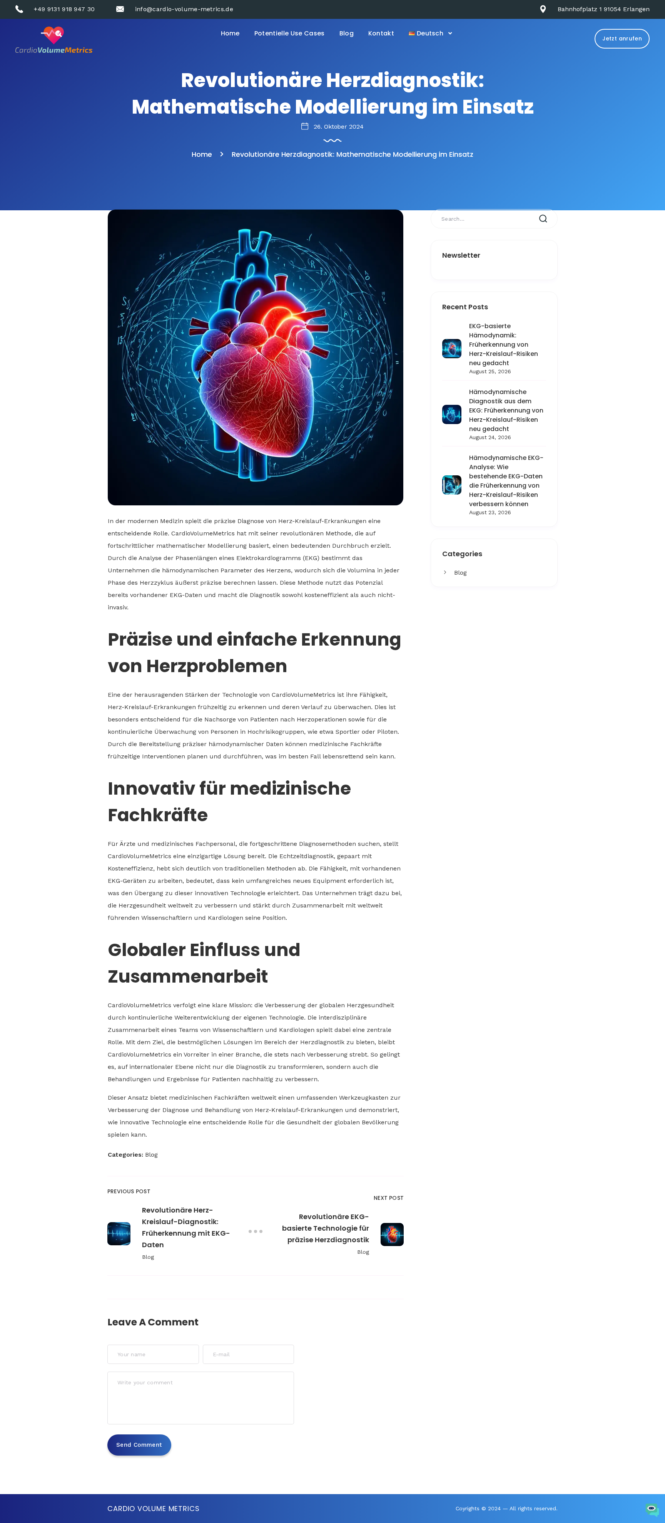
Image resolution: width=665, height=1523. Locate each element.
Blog (346, 33)
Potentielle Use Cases (289, 33)
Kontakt (381, 33)
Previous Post (128, 1191)
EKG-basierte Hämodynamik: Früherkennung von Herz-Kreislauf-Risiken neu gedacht (503, 344)
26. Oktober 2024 (339, 126)
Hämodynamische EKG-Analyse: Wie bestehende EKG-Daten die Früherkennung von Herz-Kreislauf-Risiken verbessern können (506, 480)
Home (230, 33)
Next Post (389, 1198)
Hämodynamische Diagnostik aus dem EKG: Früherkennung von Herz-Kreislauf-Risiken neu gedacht (506, 410)
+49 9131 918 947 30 (64, 9)
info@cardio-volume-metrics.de (184, 9)
